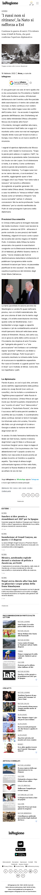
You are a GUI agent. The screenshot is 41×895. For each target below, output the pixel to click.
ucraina (29, 488)
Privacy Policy (7, 866)
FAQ (35, 862)
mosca (15, 488)
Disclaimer (15, 862)
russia (24, 488)
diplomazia (5, 488)
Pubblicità (14, 864)
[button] (5, 871)
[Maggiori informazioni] (30, 83)
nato (20, 488)
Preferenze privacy (33, 866)
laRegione (6, 77)
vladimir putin (6, 491)
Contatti (30, 862)
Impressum (23, 862)
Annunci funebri (23, 864)
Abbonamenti (7, 862)
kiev (11, 488)
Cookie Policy (19, 866)
